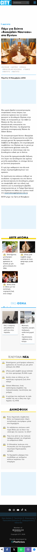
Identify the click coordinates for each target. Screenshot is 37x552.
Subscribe (18, 523)
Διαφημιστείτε (27, 520)
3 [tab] (10, 306)
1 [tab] (3, 306)
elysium (5, 67)
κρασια (23, 67)
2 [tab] (7, 306)
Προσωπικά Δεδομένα (11, 520)
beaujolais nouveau (12, 69)
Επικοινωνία (29, 518)
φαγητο (6, 72)
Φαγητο (6, 24)
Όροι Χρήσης (7, 518)
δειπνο (15, 67)
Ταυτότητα (18, 518)
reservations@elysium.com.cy (16, 193)
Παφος (27, 69)
